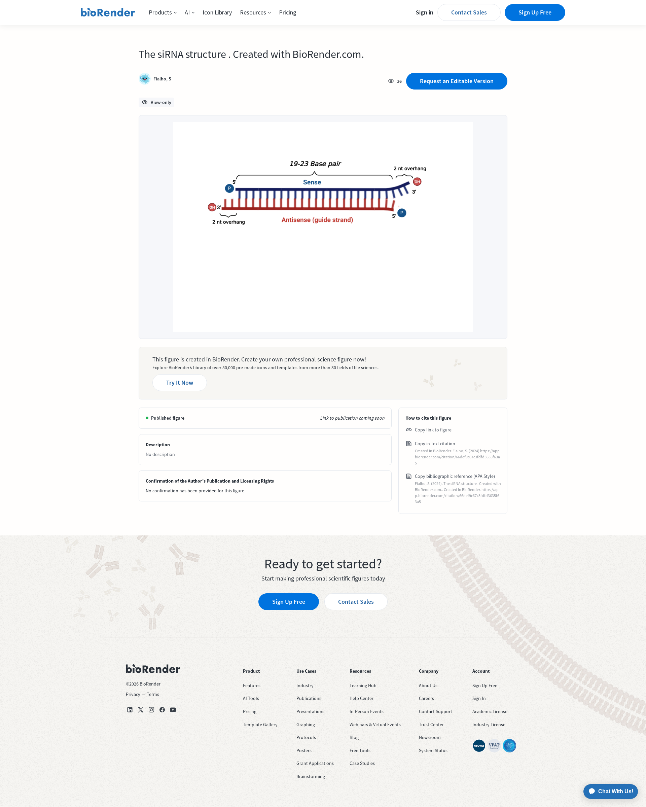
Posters (304, 750)
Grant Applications (315, 763)
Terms (153, 694)
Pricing (287, 12)
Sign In (479, 698)
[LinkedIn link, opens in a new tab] (130, 710)
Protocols (306, 737)
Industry (305, 685)
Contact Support (435, 711)
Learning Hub (363, 685)
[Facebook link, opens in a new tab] (162, 710)
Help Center (361, 698)
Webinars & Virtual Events (375, 725)
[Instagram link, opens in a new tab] (151, 710)
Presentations (310, 711)
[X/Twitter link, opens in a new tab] (141, 710)
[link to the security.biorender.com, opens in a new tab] (479, 745)
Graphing (305, 725)
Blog (354, 737)
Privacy (133, 694)
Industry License (488, 725)
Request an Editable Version (457, 81)
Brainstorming (310, 776)
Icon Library (217, 12)
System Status (433, 750)
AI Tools (251, 698)
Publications (308, 698)
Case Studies (362, 763)
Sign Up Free (534, 12)
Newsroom (430, 737)
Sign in (424, 12)
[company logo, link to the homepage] (108, 12)
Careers (426, 698)
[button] (163, 12)
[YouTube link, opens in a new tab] (173, 710)
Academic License (489, 711)
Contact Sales (469, 12)
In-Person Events (367, 711)
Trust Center (431, 725)
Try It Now (179, 382)
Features (251, 685)
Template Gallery (260, 725)
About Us (428, 685)
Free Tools (360, 750)
